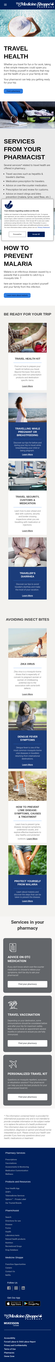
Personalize (17, 234)
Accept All (36, 234)
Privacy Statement (44, 227)
